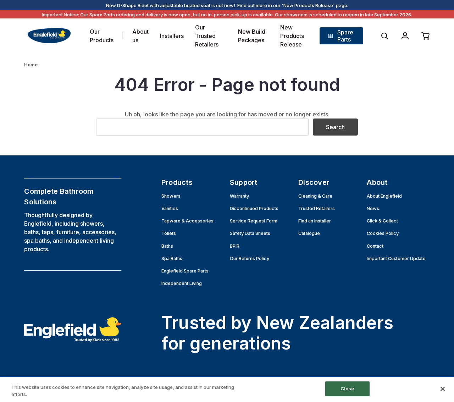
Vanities (169, 208)
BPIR (234, 246)
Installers (172, 35)
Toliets (168, 233)
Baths (167, 246)
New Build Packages (251, 36)
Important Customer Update (396, 258)
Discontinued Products (254, 208)
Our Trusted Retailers (206, 36)
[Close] (442, 389)
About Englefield (384, 196)
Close (347, 388)
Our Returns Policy (249, 258)
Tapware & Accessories (187, 221)
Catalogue (309, 233)
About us (140, 36)
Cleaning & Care (315, 196)
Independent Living (181, 283)
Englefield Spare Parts (185, 271)
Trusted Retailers (316, 208)
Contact (375, 246)
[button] (341, 35)
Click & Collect (382, 221)
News (373, 208)
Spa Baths (171, 258)
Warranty (239, 196)
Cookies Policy (383, 233)
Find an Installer (314, 221)
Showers (171, 196)
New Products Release (292, 36)
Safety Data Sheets (250, 233)
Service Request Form (253, 221)
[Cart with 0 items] (425, 36)
